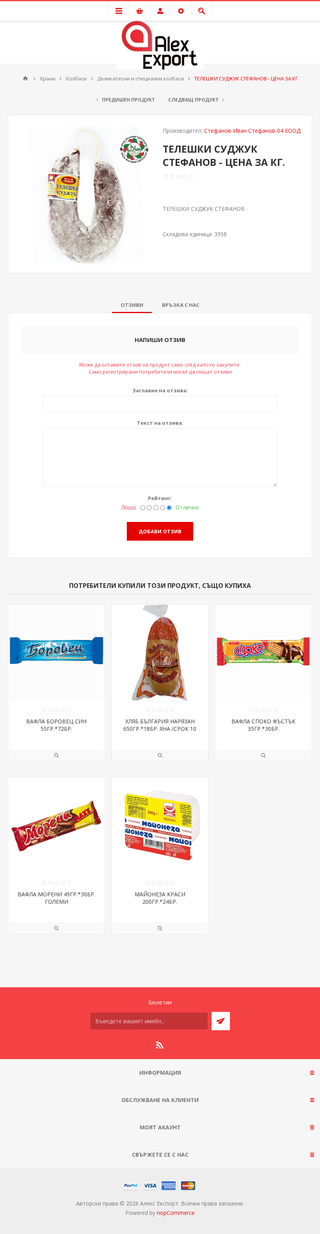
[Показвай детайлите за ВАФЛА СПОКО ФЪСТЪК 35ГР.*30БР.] (263, 652)
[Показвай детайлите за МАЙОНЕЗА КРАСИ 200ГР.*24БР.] (160, 826)
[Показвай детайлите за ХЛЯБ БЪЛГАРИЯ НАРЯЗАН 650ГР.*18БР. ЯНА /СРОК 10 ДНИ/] (160, 652)
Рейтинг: (160, 498)
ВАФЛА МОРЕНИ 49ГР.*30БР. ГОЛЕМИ (56, 897)
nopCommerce (176, 1212)
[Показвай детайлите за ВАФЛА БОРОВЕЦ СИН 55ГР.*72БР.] (56, 652)
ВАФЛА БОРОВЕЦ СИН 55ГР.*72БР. (56, 725)
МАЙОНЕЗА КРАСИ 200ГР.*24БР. (160, 897)
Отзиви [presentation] (132, 304)
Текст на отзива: (160, 422)
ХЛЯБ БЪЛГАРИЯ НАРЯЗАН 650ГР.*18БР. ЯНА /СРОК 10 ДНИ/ (159, 729)
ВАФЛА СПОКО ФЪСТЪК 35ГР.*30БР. (263, 725)
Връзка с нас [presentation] (180, 304)
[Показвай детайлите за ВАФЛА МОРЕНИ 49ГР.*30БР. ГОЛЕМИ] (56, 826)
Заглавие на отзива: (160, 390)
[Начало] (25, 78)
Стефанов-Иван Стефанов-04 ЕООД (252, 130)
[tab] (132, 305)
